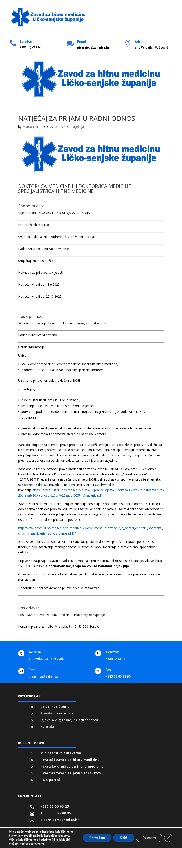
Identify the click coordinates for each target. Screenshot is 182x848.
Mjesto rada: (27, 212)
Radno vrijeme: (29, 249)
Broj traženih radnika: (33, 225)
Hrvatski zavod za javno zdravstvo (70, 773)
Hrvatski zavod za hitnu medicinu (70, 760)
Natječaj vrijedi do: (31, 296)
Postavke (149, 838)
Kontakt (47, 726)
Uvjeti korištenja (55, 706)
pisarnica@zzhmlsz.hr (46, 676)
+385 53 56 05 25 (54, 806)
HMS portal (50, 780)
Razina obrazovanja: (32, 323)
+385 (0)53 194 (116, 658)
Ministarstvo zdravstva (60, 753)
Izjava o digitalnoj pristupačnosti (70, 720)
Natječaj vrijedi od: (31, 284)
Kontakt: (24, 626)
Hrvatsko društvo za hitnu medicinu (72, 766)
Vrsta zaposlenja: (30, 237)
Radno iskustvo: (29, 335)
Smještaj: (25, 261)
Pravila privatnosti (56, 713)
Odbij (124, 838)
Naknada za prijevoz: (33, 272)
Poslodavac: (27, 615)
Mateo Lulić (30, 126)
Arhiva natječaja (72, 126)
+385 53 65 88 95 (118, 676)
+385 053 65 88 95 (55, 813)
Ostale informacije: (31, 347)
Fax (108, 669)
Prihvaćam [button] (97, 838)
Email (81, 41)
